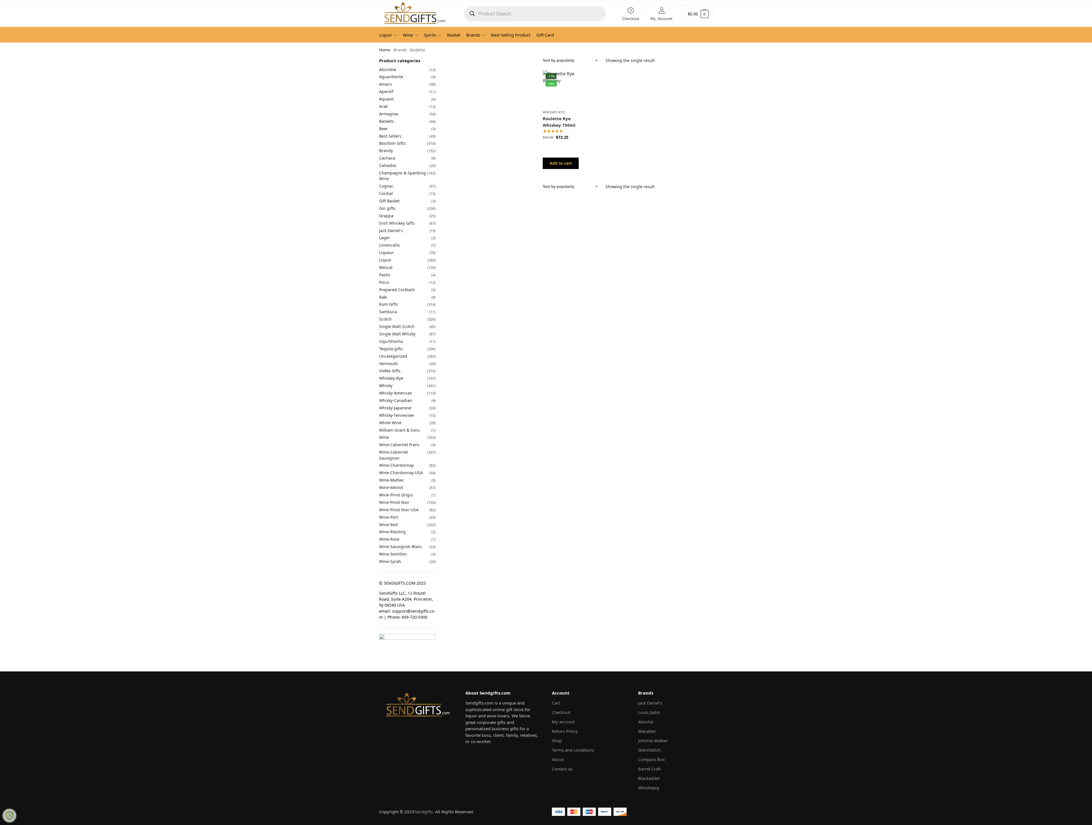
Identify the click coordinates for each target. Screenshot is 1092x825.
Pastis (384, 274)
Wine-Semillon (393, 554)
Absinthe (387, 69)
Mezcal (386, 267)
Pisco (384, 282)
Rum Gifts (388, 304)
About (558, 759)
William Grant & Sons (399, 430)
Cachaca (387, 158)
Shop (557, 740)
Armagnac (389, 113)
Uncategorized (393, 356)
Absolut (645, 722)
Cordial (386, 193)
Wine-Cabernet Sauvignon (393, 454)
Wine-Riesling (392, 531)
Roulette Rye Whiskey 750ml (559, 122)
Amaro (385, 84)
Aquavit (386, 99)
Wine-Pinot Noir (394, 502)
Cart (556, 703)
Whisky (386, 385)
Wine (384, 437)
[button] (698, 13)
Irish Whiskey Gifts (397, 223)
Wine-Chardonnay (396, 465)
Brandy (386, 150)
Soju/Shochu (391, 341)
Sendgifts (424, 811)
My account (563, 722)
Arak (383, 106)
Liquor (385, 260)
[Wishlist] (570, 79)
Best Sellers (390, 136)
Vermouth (388, 363)
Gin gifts (387, 208)
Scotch (385, 319)
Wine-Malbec (391, 480)
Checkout (630, 18)
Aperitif (386, 91)
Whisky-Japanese (395, 408)
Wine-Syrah (390, 561)
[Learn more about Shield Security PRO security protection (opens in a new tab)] (9, 815)
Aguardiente (391, 76)
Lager (384, 237)
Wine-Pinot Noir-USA (399, 509)
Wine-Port (388, 517)
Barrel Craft (649, 769)
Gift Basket (389, 201)
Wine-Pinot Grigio (396, 495)
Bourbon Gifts (392, 143)
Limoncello (389, 245)
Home (384, 50)
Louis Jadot (649, 712)
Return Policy (565, 731)
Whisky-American (395, 393)
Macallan (647, 731)
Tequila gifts (391, 348)
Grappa (386, 215)
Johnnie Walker (653, 740)
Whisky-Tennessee (396, 415)
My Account (661, 18)
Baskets (386, 121)
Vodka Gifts (390, 370)
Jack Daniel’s (650, 703)
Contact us (562, 769)
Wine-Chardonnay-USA (401, 472)
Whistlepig (648, 787)
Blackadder (649, 778)
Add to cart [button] (561, 163)
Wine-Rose (389, 539)
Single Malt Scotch (397, 326)
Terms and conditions (573, 750)
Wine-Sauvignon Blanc (400, 546)
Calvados (387, 165)
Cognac (386, 186)
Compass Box (651, 759)
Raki (383, 297)
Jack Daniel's (391, 230)
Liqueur (386, 252)
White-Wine (390, 422)
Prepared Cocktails (397, 289)
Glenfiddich (649, 750)
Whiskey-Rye (554, 112)
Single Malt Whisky (397, 334)
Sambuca (388, 311)
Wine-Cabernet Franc (399, 444)
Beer (383, 128)
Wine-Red (388, 524)
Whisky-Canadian (395, 400)
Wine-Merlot (391, 487)
